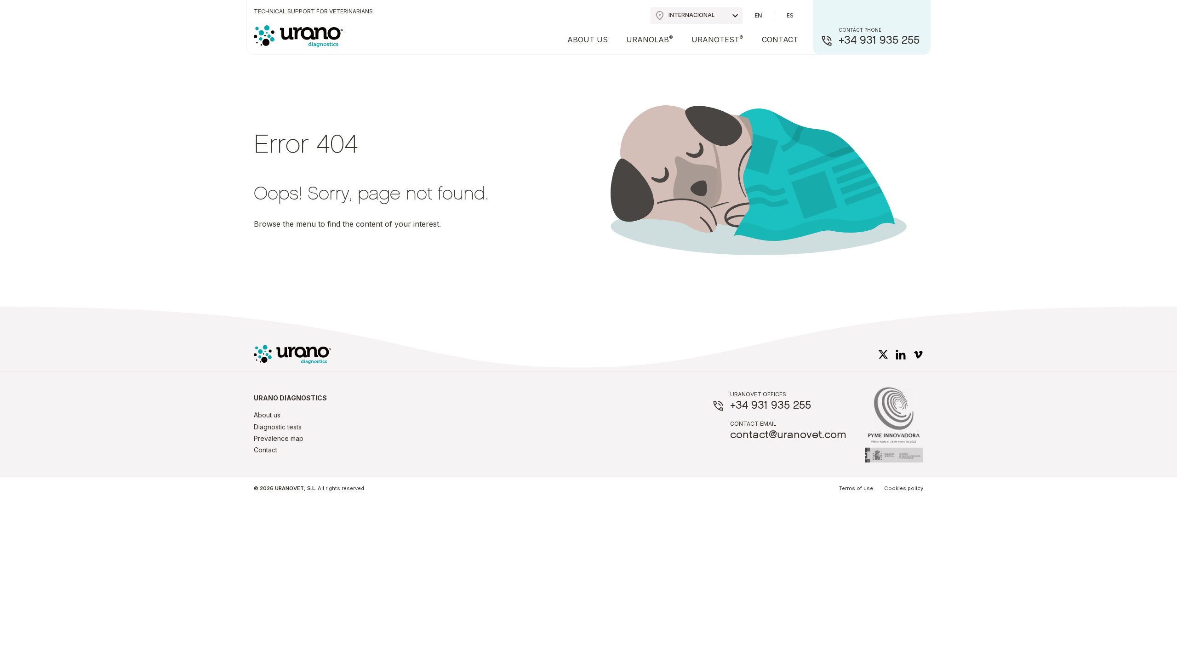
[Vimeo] (918, 354)
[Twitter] (883, 354)
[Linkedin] (901, 354)
